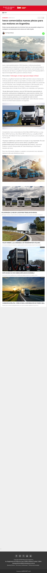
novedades (5, 17)
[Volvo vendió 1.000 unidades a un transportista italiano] (23, 228)
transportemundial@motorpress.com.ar (23, 563)
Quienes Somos (11, 565)
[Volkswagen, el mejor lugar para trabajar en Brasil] (23, 198)
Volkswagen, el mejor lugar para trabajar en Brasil (24, 76)
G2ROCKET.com (26, 571)
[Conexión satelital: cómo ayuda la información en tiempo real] (23, 289)
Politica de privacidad (34, 565)
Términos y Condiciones (22, 565)
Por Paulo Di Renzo (9, 32)
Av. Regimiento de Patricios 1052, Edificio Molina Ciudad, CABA (23, 561)
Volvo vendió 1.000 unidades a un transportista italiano (21, 243)
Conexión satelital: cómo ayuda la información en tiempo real (23, 303)
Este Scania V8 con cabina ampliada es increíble (18, 273)
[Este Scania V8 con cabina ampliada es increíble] (23, 259)
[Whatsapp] (43, 33)
